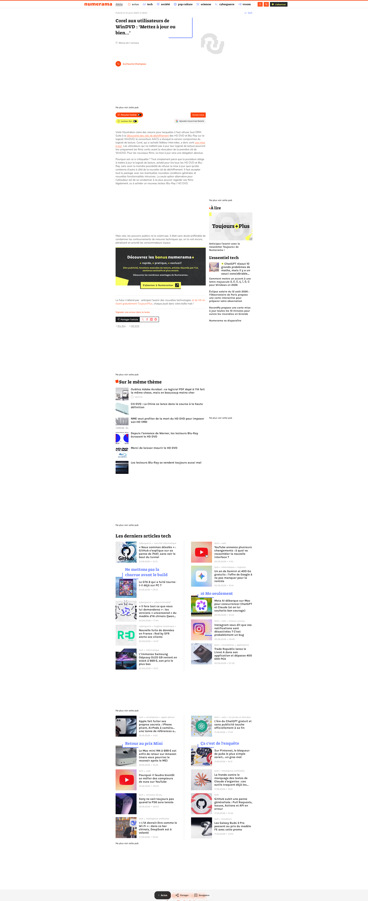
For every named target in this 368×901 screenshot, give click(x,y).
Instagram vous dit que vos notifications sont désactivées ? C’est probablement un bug (233, 629)
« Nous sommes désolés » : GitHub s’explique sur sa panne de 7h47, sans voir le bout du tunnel (157, 552)
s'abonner (280, 4)
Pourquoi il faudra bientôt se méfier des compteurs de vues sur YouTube (157, 778)
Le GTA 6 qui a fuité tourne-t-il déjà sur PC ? (157, 583)
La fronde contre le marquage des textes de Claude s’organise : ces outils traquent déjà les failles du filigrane (231, 779)
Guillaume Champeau (134, 63)
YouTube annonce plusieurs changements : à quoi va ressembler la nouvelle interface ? (233, 552)
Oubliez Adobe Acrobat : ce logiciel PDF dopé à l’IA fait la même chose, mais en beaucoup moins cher (168, 391)
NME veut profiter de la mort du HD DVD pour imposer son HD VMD (167, 420)
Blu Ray (122, 326)
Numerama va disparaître (225, 320)
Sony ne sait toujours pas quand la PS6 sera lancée (156, 800)
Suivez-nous (198, 115)
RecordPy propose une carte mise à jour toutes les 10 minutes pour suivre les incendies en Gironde (230, 311)
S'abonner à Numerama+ (158, 285)
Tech (250, 12)
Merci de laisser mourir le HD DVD (154, 448)
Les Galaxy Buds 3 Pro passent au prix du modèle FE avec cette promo (232, 826)
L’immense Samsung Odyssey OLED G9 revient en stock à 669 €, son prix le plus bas (158, 659)
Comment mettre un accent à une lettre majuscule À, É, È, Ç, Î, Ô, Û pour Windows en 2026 (230, 281)
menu (119, 4)
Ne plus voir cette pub (127, 107)
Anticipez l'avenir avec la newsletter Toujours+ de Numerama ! (224, 247)
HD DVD (135, 326)
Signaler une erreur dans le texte (133, 312)
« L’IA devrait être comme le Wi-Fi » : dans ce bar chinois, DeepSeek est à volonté (158, 827)
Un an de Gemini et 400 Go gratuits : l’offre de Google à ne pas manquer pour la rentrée (233, 576)
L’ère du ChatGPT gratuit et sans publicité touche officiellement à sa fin (233, 724)
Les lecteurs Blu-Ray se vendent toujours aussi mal (166, 462)
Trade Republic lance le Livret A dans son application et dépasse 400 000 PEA (233, 653)
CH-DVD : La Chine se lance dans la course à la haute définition (167, 405)
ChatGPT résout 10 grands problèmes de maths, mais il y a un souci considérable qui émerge (235, 268)
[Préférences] (266, 4)
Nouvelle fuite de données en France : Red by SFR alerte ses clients (156, 634)
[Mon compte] (260, 4)
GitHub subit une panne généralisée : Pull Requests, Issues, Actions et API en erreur (233, 803)
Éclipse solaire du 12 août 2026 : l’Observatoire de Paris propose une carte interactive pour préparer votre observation (229, 296)
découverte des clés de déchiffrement (148, 135)
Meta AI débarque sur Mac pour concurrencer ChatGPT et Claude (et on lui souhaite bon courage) (233, 605)
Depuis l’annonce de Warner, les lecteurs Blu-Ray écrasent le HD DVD (164, 435)
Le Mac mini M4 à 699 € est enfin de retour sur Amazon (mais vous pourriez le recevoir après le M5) (157, 755)
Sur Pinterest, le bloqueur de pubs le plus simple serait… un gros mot (232, 754)
